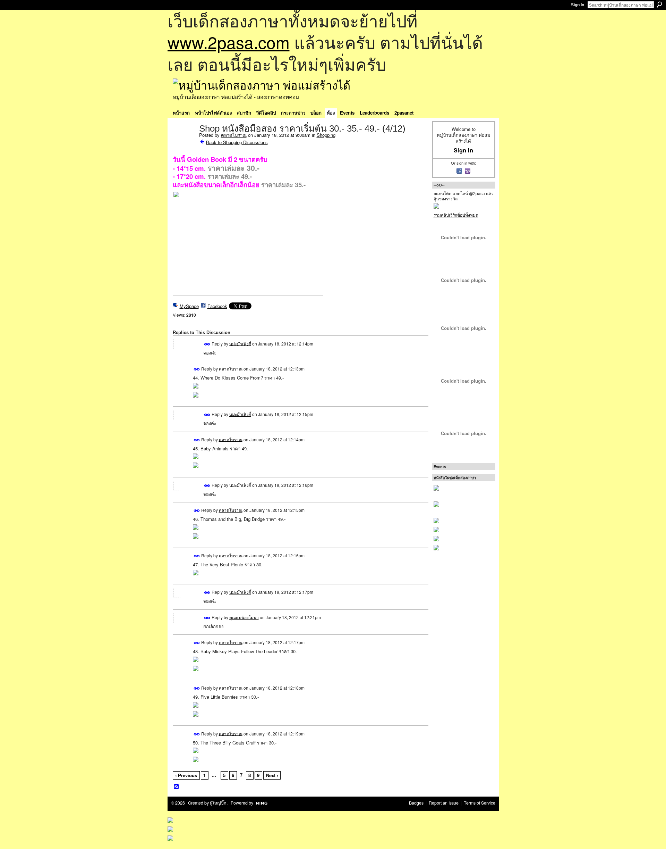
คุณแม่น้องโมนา (244, 617)
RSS (176, 787)
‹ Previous (186, 775)
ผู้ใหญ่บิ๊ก (218, 803)
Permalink (207, 344)
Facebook (217, 306)
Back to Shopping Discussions (237, 142)
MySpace (189, 306)
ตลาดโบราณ (234, 135)
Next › (272, 775)
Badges (416, 803)
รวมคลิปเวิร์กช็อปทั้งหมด (456, 215)
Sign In (577, 4)
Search (659, 4)
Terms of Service (479, 803)
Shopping (326, 135)
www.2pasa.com (229, 42)
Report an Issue (444, 803)
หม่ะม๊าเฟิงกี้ (240, 343)
